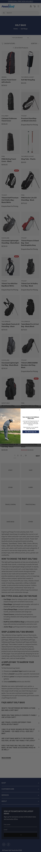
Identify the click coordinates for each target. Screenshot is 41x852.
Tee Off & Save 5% (30, 431)
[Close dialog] (39, 410)
